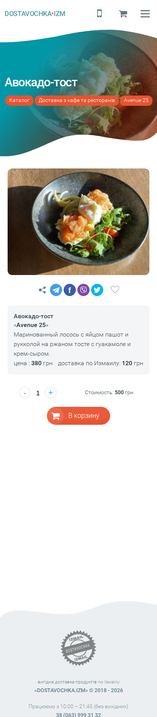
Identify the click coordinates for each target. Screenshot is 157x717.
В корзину (83, 415)
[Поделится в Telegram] (56, 290)
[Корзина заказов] (122, 13)
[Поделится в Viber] (83, 290)
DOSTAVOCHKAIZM (35, 14)
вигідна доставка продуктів (67, 682)
